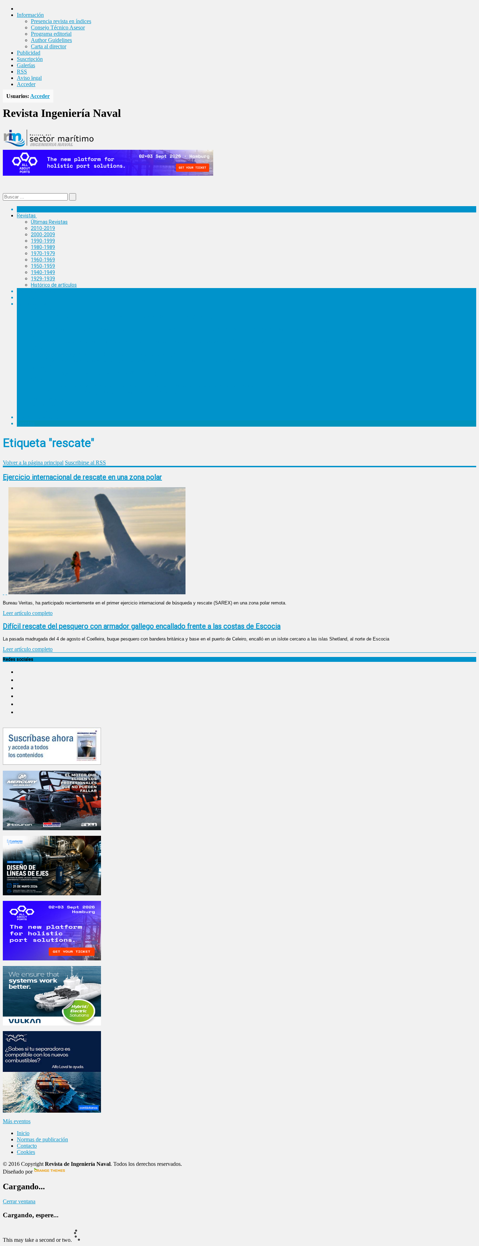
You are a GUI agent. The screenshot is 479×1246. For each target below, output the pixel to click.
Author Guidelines (51, 40)
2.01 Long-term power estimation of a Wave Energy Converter (113, 373)
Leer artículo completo (28, 613)
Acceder (26, 84)
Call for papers (47, 398)
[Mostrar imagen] (3, 592)
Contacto (27, 1146)
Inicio (23, 1133)
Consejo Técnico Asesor (58, 27)
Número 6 (42, 310)
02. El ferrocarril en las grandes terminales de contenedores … (113, 392)
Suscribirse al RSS (85, 462)
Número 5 (42, 323)
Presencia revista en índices (61, 21)
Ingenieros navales (37, 417)
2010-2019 (43, 228)
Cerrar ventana (19, 1201)
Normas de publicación (56, 404)
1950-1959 (43, 266)
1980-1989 (43, 247)
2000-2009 (43, 234)
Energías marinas (36, 291)
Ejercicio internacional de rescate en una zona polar (82, 477)
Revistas (26, 215)
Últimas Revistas (49, 222)
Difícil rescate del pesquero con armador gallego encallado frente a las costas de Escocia (142, 626)
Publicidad (28, 53)
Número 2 (42, 367)
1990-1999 (43, 241)
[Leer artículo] (6, 592)
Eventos (26, 423)
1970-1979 (43, 253)
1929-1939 (43, 278)
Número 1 (42, 379)
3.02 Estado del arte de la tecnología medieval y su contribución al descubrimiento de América (148, 360)
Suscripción (30, 59)
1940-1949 (43, 272)
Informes (27, 297)
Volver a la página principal (33, 462)
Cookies (26, 1152)
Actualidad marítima (39, 209)
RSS (22, 72)
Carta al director (48, 46)
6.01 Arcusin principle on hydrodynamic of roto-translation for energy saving (128, 316)
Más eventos (17, 1121)
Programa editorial (51, 34)
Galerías (26, 65)
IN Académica (32, 304)
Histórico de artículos (54, 285)
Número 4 (42, 335)
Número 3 (42, 348)
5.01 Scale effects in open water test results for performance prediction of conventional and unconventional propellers (176, 329)
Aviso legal (29, 78)
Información (44, 411)
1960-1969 (43, 259)
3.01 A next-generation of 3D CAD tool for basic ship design (110, 354)
